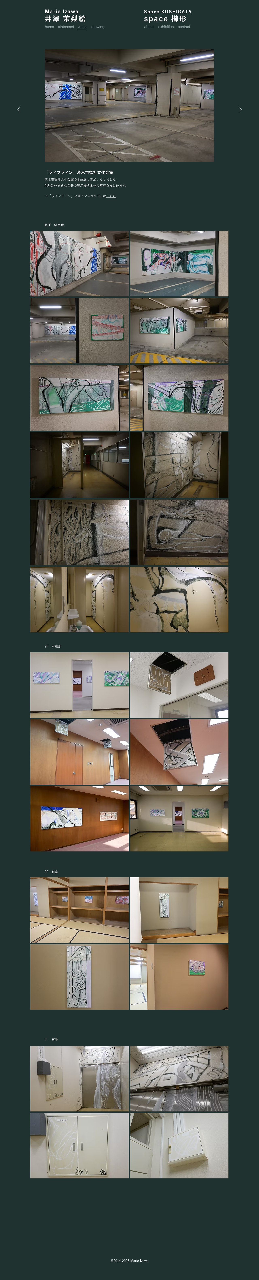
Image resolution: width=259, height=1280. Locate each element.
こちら (111, 196)
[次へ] (19, 110)
